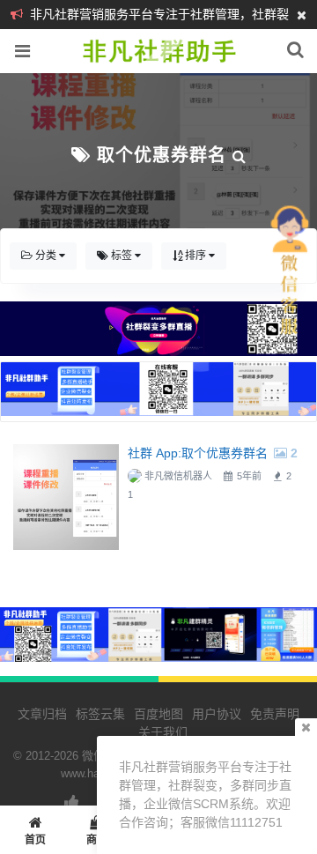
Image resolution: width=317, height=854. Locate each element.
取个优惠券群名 (161, 155)
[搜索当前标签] (239, 155)
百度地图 (158, 714)
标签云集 (100, 714)
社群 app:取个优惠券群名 (198, 453)
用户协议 (216, 714)
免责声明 (274, 714)
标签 (121, 255)
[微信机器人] (158, 63)
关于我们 (163, 732)
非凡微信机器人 (178, 476)
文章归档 (42, 714)
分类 (46, 255)
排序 (195, 255)
